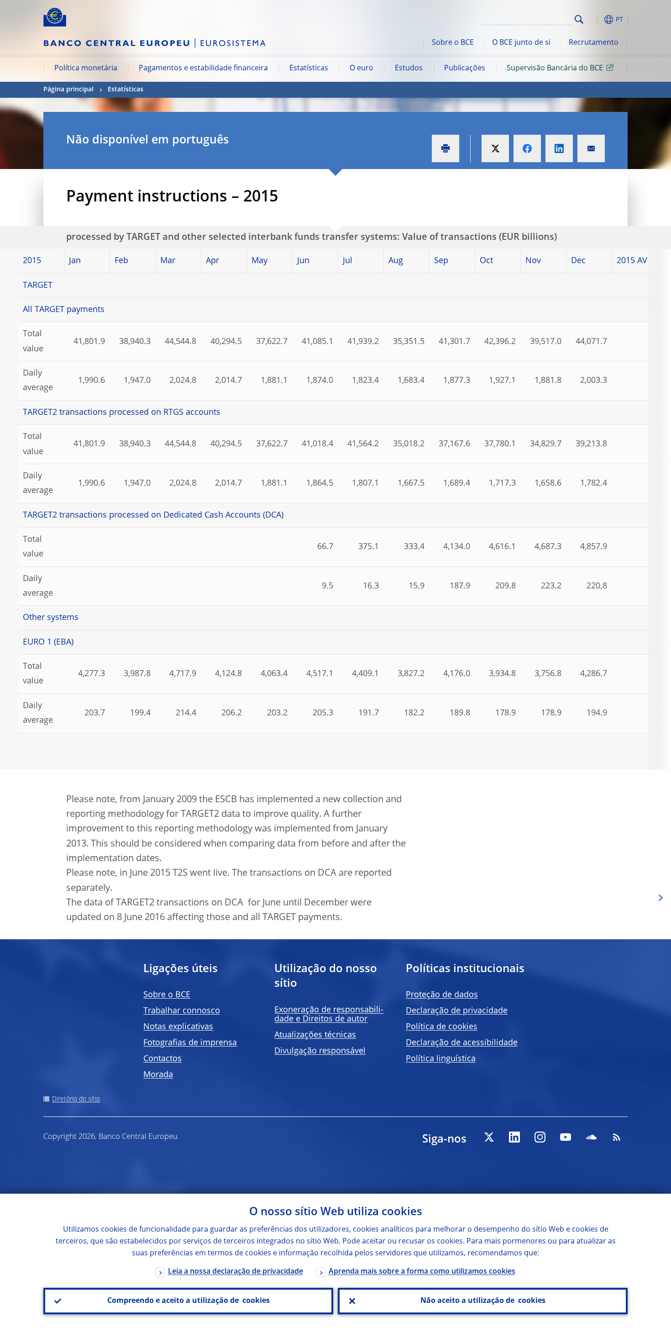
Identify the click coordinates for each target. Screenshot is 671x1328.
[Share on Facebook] (527, 148)
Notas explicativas (178, 1027)
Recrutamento (594, 43)
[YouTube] (566, 1137)
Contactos (162, 1059)
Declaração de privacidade (457, 1011)
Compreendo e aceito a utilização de (188, 1301)
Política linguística (441, 1059)
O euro (361, 68)
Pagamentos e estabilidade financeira (203, 68)
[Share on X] (495, 148)
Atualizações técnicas (315, 1035)
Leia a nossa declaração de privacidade (235, 1271)
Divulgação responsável (320, 1051)
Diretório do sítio (76, 1099)
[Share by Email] (591, 148)
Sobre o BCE (453, 43)
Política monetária (85, 68)
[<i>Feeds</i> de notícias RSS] (617, 1137)
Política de (441, 1027)
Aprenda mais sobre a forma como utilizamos (422, 1271)
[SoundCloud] (591, 1137)
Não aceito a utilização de (482, 1301)
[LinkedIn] (514, 1137)
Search (579, 19)
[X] (489, 1137)
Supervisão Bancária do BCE (555, 68)
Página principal (68, 89)
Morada (158, 1075)
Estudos (409, 68)
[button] (596, 19)
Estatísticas (308, 68)
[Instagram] (540, 1137)
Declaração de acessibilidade (462, 1043)
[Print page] (445, 148)
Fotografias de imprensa (190, 1043)
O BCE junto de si (521, 43)
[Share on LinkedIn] (559, 148)
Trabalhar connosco (181, 1011)
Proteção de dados (442, 995)
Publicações (464, 68)
